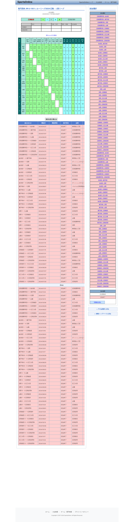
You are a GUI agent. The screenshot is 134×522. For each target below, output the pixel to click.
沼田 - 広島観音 (103, 92)
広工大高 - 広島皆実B (102, 146)
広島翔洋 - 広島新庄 (103, 137)
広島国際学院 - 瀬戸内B (103, 19)
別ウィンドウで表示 (51, 35)
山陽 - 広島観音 (103, 107)
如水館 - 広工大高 (103, 58)
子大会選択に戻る (103, 309)
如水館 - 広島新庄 (103, 61)
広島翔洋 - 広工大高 (103, 134)
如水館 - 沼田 (102, 46)
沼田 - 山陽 (103, 89)
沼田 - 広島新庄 (103, 101)
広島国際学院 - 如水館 (103, 16)
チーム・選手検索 (111, 2)
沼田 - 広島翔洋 (103, 95)
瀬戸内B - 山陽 (103, 71)
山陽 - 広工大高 (103, 113)
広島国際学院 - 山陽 (103, 25)
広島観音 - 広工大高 (103, 125)
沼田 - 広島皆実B (102, 104)
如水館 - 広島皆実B (103, 64)
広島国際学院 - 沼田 (103, 22)
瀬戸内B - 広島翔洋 (103, 77)
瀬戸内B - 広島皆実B (102, 86)
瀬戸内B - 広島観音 (103, 74)
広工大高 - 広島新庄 (103, 143)
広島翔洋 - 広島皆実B (102, 140)
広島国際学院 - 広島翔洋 (102, 31)
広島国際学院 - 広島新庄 (102, 37)
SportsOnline (24, 1)
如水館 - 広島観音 (103, 52)
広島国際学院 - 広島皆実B (103, 40)
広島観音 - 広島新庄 (103, 128)
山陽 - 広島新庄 (103, 116)
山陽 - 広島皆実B (102, 119)
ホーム (47, 512)
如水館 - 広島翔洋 (103, 55)
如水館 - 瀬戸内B (102, 43)
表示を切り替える (51, 119)
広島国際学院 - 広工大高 (102, 34)
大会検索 (99, 2)
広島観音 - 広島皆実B (102, 131)
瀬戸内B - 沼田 (103, 68)
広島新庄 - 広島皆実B (102, 149)
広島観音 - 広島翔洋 (103, 122)
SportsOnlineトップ (86, 2)
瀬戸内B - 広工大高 (103, 80)
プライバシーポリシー (82, 512)
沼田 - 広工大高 (103, 98)
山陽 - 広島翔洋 (103, 110)
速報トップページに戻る (103, 314)
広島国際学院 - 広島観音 (102, 28)
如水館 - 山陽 (102, 49)
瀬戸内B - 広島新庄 (103, 83)
